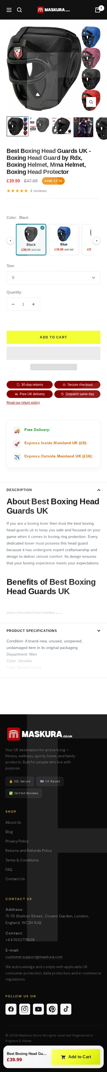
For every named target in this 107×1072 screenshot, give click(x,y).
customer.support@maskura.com (34, 957)
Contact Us (15, 879)
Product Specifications (32, 631)
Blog (9, 831)
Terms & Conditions (22, 860)
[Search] (19, 9)
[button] (53, 353)
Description (19, 490)
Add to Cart (79, 1056)
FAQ (8, 869)
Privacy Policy (17, 841)
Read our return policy (23, 403)
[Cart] (97, 9)
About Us (13, 822)
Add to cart (53, 337)
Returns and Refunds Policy (28, 850)
